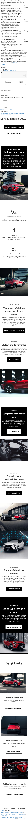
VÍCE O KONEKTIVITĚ (14, 589)
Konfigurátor (8, 114)
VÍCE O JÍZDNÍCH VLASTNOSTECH (14, 330)
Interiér (12, 113)
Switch (25, 7)
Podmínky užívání (20, 814)
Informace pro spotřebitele (16, 812)
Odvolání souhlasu (17, 817)
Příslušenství (21, 113)
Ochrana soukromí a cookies (8, 814)
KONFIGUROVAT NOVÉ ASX (14, 133)
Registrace (6, 70)
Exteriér (8, 113)
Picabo (2, 810)
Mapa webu (4, 815)
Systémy (16, 113)
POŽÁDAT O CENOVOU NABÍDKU (14, 127)
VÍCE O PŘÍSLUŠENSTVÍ (14, 627)
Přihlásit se (13, 70)
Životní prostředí (5, 812)
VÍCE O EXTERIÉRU (14, 359)
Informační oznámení (6, 817)
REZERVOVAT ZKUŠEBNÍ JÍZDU (13, 708)
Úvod (2, 113)
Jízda (5, 113)
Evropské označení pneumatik (8, 818)
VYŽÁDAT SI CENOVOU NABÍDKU (14, 795)
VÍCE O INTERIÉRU (14, 431)
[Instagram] (2, 822)
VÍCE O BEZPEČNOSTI (14, 493)
